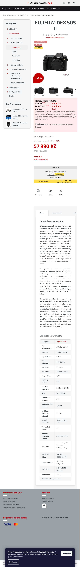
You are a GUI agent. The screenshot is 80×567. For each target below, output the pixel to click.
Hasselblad (15, 56)
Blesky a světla (14, 92)
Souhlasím (66, 553)
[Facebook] (43, 505)
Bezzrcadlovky (15, 38)
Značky (11, 96)
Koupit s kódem (55, 177)
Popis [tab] (41, 213)
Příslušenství (13, 87)
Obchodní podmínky (9, 502)
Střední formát (15, 42)
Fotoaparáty (13, 33)
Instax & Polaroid (16, 82)
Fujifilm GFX (15, 47)
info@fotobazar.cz (47, 499)
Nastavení (12, 562)
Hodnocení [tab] (56, 213)
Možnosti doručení (40, 159)
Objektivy (12, 29)
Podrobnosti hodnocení (55, 37)
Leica (13, 52)
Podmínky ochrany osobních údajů (13, 508)
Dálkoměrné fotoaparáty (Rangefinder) (15, 76)
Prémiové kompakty (17, 69)
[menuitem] (6, 8)
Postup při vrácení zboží (10, 505)
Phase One (15, 60)
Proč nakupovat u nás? (9, 499)
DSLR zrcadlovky (16, 65)
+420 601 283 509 (46, 501)
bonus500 (58, 174)
